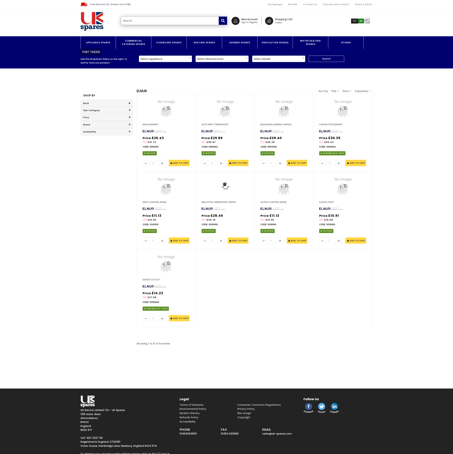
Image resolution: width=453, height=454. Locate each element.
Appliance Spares (98, 42)
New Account (249, 19)
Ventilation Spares (275, 42)
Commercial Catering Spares (133, 42)
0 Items (278, 22)
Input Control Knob (154, 202)
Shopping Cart (284, 19)
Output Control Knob (273, 202)
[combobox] (165, 59)
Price (346, 91)
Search (326, 59)
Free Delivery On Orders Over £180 (110, 4)
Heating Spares (204, 42)
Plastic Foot (326, 202)
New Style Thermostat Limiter (219, 202)
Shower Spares (239, 42)
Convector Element (330, 124)
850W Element (150, 124)
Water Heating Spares (310, 42)
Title (333, 91)
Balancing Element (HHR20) (276, 124)
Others (346, 42)
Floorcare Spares (169, 42)
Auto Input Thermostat (215, 124)
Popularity (361, 91)
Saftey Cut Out (151, 279)
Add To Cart (181, 163)
